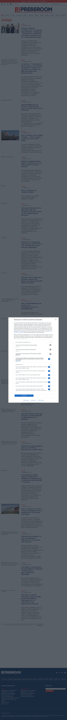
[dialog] (33, 360)
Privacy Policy (41, 400)
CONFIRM (24, 395)
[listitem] (33, 342)
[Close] (56, 320)
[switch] (49, 345)
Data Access (33, 400)
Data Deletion (26, 400)
